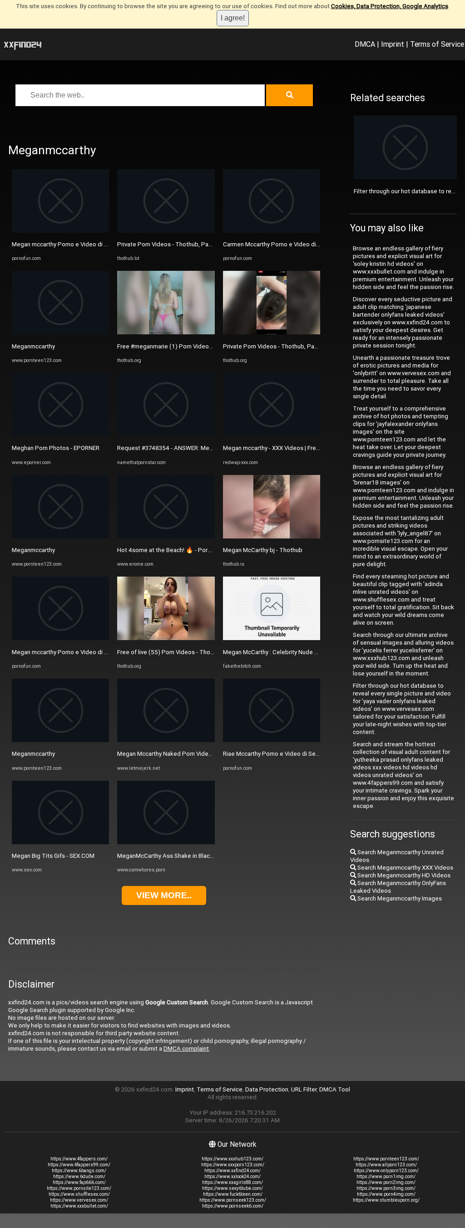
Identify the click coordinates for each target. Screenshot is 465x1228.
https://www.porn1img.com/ (386, 1176)
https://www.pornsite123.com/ (79, 1188)
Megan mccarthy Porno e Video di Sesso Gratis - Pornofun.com (96, 244)
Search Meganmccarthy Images (399, 898)
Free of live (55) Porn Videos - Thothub (170, 652)
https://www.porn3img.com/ (386, 1188)
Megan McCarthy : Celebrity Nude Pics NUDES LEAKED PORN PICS (312, 652)
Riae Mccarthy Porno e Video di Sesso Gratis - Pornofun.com (304, 754)
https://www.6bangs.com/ (79, 1171)
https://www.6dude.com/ (79, 1176)
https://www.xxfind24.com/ (232, 1171)
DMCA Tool (334, 1089)
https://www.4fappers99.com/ (79, 1165)
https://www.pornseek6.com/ (232, 1206)
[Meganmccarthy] (60, 332)
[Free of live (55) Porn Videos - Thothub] (165, 638)
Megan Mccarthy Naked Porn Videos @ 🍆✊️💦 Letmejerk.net (202, 754)
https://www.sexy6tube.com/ (232, 1188)
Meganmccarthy (33, 346)
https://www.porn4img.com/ (386, 1194)
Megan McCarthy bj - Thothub (262, 550)
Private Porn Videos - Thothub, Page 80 (170, 244)
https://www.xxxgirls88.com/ (232, 1182)
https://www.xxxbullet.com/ (79, 1206)
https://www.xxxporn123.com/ (232, 1165)
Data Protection (266, 1089)
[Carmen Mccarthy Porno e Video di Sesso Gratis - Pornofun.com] (271, 231)
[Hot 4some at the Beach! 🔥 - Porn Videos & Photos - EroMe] (165, 536)
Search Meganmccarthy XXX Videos (404, 867)
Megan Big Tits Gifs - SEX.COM (53, 856)
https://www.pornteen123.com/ (386, 1159)
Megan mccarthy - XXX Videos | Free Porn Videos (288, 448)
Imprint (392, 44)
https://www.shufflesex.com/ (79, 1194)
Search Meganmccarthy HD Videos (403, 875)
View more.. (164, 895)
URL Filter (304, 1089)
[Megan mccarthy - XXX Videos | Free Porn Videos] (271, 434)
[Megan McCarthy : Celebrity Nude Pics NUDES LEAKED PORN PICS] (271, 638)
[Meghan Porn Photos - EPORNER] (60, 434)
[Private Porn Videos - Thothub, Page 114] (271, 332)
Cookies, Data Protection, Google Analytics (389, 6)
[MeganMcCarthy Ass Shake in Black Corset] (165, 842)
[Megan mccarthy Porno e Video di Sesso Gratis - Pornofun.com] (60, 231)
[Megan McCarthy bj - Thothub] (271, 536)
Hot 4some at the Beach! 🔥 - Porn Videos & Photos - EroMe (198, 550)
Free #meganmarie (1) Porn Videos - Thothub (178, 346)
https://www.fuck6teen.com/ (232, 1194)
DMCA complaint (186, 1048)
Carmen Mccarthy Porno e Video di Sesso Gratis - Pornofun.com (309, 244)
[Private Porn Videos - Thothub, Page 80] (165, 231)
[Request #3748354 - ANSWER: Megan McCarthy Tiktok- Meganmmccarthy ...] (165, 434)
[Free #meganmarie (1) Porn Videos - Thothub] (165, 332)
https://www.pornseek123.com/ (232, 1200)
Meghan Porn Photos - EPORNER (55, 448)
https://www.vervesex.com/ (79, 1200)
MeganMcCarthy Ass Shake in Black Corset (175, 856)
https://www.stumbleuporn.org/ (386, 1200)
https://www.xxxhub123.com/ (232, 1159)
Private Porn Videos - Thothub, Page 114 (278, 346)
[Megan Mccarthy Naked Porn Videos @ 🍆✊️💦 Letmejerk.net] (165, 740)
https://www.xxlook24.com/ (232, 1176)
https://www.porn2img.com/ (386, 1182)
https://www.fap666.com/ (79, 1182)
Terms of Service (437, 44)
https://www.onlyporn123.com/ (386, 1171)
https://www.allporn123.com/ (386, 1165)
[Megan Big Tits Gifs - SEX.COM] (60, 842)
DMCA (365, 44)
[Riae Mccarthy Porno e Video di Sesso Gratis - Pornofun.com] (271, 740)
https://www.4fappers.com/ (79, 1159)
